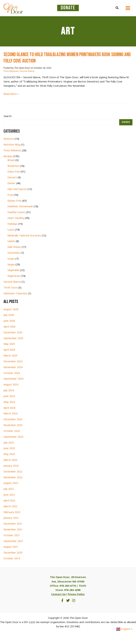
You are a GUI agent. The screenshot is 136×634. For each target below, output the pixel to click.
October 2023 (12, 431)
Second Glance (27, 71)
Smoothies (13, 253)
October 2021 (12, 535)
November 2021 (13, 529)
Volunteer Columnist (15, 293)
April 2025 (9, 350)
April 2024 (9, 408)
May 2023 (9, 454)
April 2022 (9, 500)
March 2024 (10, 413)
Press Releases (11, 71)
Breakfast (13, 166)
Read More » (11, 94)
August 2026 (11, 309)
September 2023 (13, 437)
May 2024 (9, 402)
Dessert (12, 177)
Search (8, 116)
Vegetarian (13, 276)
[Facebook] (62, 600)
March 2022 (10, 506)
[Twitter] (68, 600)
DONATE (68, 8)
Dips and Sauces (17, 189)
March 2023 (10, 460)
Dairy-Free (13, 172)
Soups (11, 259)
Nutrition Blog (12, 145)
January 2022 (11, 518)
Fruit (10, 195)
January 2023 (11, 466)
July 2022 (9, 489)
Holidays (12, 224)
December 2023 (13, 419)
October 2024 (12, 373)
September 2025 (13, 338)
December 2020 (13, 553)
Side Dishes (14, 247)
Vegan (11, 264)
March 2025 (10, 356)
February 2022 (12, 512)
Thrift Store (11, 288)
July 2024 (9, 390)
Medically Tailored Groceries (24, 235)
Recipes (8, 156)
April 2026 (9, 327)
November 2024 (13, 367)
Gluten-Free (14, 201)
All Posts (11, 301)
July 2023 (9, 443)
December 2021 (13, 524)
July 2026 (9, 315)
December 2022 (13, 472)
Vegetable (13, 270)
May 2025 (9, 344)
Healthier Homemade (20, 206)
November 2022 (13, 477)
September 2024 (13, 379)
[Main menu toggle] (127, 8)
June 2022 (9, 495)
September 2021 (13, 541)
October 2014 (12, 558)
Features (9, 139)
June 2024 (9, 396)
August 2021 (11, 547)
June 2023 (9, 448)
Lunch (10, 230)
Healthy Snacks (16, 212)
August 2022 (11, 483)
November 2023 (13, 425)
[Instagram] (73, 600)
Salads (11, 241)
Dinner (11, 183)
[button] (117, 8)
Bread (11, 160)
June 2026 (9, 321)
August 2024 (11, 384)
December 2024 (13, 361)
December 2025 (13, 332)
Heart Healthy (15, 218)
